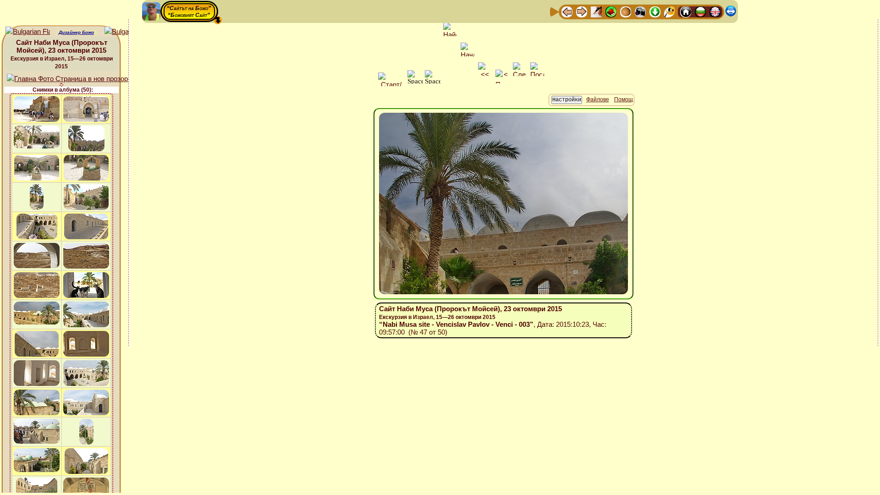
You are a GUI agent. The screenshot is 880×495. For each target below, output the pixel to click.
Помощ (623, 99)
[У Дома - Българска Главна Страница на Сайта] (700, 11)
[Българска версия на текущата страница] (127, 32)
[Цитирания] (610, 11)
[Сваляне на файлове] (654, 11)
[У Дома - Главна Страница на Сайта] (685, 11)
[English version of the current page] (28, 32)
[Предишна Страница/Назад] (566, 11)
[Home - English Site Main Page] (715, 11)
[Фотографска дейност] (640, 11)
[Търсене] (669, 11)
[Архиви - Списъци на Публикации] (596, 11)
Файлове (597, 99)
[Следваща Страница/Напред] (581, 11)
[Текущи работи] (625, 11)
